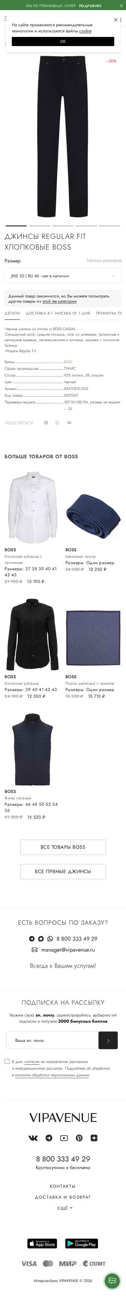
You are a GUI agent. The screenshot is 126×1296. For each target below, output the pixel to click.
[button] (16, 225)
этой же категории (60, 301)
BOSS (68, 362)
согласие (31, 1061)
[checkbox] (57, 1068)
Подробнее (90, 5)
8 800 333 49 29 (77, 938)
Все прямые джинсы (63, 871)
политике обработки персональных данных (52, 1075)
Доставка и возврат (63, 1197)
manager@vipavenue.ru (68, 949)
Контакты (63, 1186)
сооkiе (85, 31)
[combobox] (63, 275)
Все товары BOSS (63, 847)
